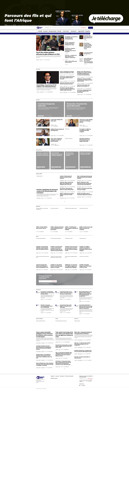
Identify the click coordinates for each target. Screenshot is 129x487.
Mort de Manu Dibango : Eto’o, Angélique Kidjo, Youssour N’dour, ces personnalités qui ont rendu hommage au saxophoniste (85, 294)
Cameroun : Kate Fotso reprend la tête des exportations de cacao (88, 37)
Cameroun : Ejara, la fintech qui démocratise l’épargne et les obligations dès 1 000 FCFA (66, 183)
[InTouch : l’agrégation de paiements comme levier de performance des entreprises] (47, 182)
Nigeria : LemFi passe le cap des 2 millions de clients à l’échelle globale (67, 194)
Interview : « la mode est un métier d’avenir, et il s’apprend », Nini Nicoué (71, 56)
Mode (59, 349)
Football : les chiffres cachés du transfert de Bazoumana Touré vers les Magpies (85, 248)
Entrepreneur (52, 144)
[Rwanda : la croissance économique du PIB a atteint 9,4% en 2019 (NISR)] (38, 306)
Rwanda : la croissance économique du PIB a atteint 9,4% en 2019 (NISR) (47, 306)
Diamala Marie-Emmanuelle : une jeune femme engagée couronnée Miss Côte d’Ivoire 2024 (64, 346)
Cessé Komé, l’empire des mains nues (88, 53)
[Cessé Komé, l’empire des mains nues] (81, 54)
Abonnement (62, 376)
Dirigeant (52, 135)
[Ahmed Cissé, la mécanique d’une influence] (71, 160)
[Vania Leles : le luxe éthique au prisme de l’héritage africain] (71, 123)
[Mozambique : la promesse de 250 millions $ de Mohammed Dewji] (47, 77)
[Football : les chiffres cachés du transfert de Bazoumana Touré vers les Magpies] (86, 241)
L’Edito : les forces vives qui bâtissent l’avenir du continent (85, 228)
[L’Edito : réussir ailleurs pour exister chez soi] (43, 217)
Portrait (54, 135)
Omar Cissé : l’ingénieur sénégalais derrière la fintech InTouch (56, 140)
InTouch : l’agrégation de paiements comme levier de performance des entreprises (47, 191)
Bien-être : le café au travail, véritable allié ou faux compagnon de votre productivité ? (82, 344)
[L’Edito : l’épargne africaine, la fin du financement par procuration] (57, 217)
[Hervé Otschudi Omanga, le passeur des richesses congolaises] (57, 160)
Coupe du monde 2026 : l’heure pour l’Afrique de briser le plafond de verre (42, 266)
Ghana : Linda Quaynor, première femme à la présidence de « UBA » (70, 43)
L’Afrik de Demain (54, 378)
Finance (81, 88)
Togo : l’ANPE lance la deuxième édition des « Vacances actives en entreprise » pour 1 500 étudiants (88, 60)
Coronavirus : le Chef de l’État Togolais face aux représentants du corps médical (47, 292)
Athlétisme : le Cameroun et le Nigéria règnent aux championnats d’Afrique (71, 266)
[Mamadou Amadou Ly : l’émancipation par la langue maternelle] (71, 142)
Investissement (65, 86)
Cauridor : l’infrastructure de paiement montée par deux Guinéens (66, 177)
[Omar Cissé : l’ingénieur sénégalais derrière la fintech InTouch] (43, 142)
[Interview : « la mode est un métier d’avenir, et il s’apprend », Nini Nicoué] (43, 160)
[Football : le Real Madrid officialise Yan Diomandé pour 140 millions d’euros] (43, 241)
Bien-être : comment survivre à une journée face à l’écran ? (83, 332)
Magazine (52, 376)
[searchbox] (63, 28)
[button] (36, 31)
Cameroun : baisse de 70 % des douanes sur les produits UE (83, 86)
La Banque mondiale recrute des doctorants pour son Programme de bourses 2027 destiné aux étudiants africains (43, 347)
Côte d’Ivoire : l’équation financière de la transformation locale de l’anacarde (70, 50)
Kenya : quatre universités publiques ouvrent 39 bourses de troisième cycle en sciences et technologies (44, 334)
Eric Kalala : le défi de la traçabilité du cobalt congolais (85, 130)
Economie (61, 86)
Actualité (37, 269)
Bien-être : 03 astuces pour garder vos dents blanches (82, 357)
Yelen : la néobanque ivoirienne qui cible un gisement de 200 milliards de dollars (84, 177)
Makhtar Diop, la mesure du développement (57, 130)
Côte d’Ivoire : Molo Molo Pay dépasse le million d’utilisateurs (67, 189)
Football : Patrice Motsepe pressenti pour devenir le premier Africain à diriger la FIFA (71, 248)
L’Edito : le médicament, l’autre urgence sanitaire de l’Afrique (71, 228)
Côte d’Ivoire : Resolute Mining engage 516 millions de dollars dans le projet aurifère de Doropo (88, 46)
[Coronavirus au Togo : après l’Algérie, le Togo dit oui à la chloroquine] (57, 306)
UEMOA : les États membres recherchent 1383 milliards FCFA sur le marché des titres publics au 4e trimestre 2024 (52, 33)
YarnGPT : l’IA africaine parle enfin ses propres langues (84, 189)
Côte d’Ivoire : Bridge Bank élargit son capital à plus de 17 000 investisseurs (84, 91)
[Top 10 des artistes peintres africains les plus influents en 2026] (50, 43)
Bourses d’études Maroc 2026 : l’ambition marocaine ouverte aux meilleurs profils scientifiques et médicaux (44, 364)
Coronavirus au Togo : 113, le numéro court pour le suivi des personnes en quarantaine (66, 292)
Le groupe (57, 376)
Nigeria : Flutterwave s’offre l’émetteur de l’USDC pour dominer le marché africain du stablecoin (84, 183)
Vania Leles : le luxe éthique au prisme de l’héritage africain (86, 121)
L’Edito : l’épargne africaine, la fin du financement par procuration (57, 228)
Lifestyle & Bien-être (80, 347)
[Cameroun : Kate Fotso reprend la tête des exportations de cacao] (81, 37)
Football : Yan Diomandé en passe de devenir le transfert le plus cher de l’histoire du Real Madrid (57, 248)
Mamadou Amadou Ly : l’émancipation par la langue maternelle (84, 140)
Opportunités (42, 351)
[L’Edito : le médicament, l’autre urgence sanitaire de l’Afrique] (71, 217)
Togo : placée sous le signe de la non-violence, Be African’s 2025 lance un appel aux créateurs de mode (64, 334)
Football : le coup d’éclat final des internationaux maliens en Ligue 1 (56, 266)
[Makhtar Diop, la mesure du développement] (43, 132)
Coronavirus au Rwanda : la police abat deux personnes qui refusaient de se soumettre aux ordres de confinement (85, 307)
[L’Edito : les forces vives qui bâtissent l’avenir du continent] (86, 217)
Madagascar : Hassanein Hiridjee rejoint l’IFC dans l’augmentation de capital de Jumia (84, 80)
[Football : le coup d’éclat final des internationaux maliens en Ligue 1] (57, 259)
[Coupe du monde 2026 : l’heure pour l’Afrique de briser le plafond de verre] (43, 259)
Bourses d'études (38, 351)
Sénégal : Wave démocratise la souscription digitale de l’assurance (84, 194)
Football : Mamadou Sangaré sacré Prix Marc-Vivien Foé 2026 (85, 266)
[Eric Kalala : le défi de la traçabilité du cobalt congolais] (71, 132)
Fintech (65, 180)
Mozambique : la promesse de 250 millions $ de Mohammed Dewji (71, 37)
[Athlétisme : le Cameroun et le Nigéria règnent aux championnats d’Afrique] (71, 259)
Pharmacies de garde (69, 376)
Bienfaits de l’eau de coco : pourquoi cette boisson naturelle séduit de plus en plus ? (83, 351)
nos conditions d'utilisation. (45, 283)
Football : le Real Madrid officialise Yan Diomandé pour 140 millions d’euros (42, 248)
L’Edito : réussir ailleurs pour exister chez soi (71, 62)
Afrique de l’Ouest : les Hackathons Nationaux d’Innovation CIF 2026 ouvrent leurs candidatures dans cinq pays (44, 356)
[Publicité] (64, 13)
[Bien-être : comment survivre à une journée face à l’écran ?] (83, 325)
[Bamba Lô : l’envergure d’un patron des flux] (86, 160)
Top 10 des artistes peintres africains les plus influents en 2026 (48, 53)
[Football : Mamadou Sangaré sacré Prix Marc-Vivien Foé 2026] (86, 259)
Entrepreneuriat (62, 180)
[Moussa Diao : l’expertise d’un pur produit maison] (79, 109)
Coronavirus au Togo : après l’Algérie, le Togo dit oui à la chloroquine (66, 306)
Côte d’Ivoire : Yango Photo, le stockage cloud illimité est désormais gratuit (82, 33)
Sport (39, 269)
